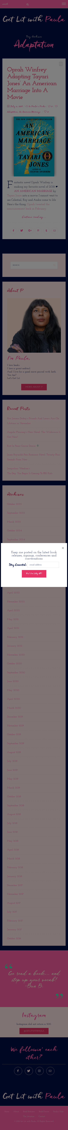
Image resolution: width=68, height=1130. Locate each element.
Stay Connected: (18, 565)
